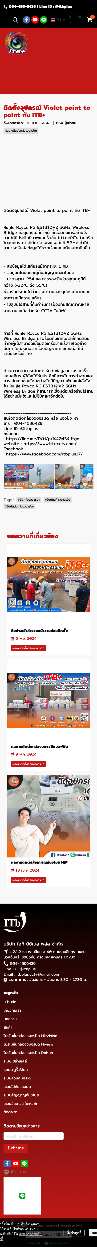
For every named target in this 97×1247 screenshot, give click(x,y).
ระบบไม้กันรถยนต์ (17, 1087)
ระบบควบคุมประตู (17, 1078)
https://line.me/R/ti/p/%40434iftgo (42, 438)
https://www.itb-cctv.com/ (50, 443)
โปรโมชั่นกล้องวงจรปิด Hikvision (30, 1036)
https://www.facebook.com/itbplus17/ (44, 454)
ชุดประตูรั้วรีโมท (16, 1070)
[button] (15, 20)
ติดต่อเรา (10, 1112)
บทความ (10, 1019)
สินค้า (8, 1027)
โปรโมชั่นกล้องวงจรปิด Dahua (28, 1053)
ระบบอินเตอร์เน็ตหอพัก (21, 1103)
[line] (43, 20)
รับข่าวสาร (16, 1148)
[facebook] (26, 20)
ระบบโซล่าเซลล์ (15, 1061)
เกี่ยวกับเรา (12, 1010)
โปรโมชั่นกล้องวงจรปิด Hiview (28, 1044)
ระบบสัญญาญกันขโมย (21, 1095)
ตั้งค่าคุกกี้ (74, 1233)
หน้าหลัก (10, 1002)
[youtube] (35, 20)
